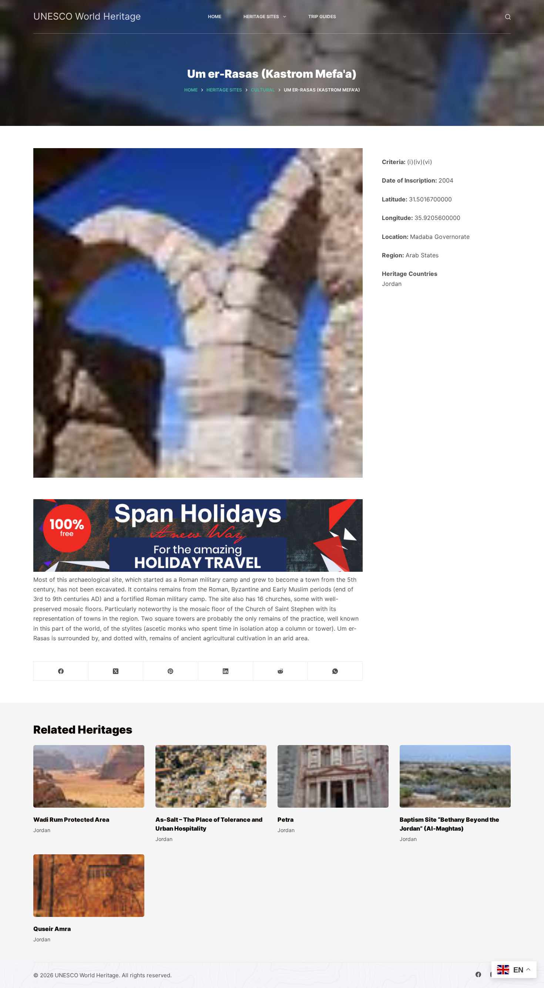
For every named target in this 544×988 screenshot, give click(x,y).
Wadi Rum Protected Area (71, 819)
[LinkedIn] (225, 671)
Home (214, 16)
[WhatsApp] (335, 671)
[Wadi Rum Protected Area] (88, 776)
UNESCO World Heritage (87, 16)
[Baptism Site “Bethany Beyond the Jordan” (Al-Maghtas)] (455, 776)
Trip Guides (322, 16)
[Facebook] (61, 671)
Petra (285, 819)
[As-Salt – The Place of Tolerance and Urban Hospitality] (210, 776)
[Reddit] (280, 671)
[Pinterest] (170, 671)
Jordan (392, 283)
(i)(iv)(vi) (419, 162)
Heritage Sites (261, 16)
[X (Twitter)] (115, 671)
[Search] (508, 17)
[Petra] (333, 776)
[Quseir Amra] (88, 885)
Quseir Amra (52, 928)
